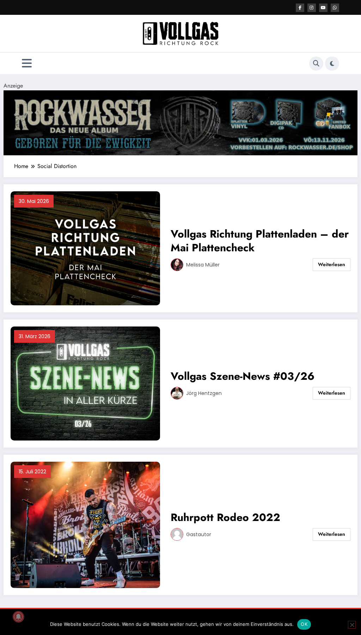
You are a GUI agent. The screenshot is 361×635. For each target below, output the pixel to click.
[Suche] (316, 63)
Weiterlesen (331, 264)
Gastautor (198, 534)
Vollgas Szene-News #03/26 (242, 376)
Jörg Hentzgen (204, 393)
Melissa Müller (203, 264)
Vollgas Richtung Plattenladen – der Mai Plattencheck (260, 240)
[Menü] (27, 63)
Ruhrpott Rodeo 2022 (225, 517)
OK (304, 624)
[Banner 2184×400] (180, 122)
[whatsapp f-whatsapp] (335, 8)
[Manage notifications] (18, 616)
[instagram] (311, 8)
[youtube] (323, 8)
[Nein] (352, 625)
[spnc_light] (332, 63)
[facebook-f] (300, 8)
